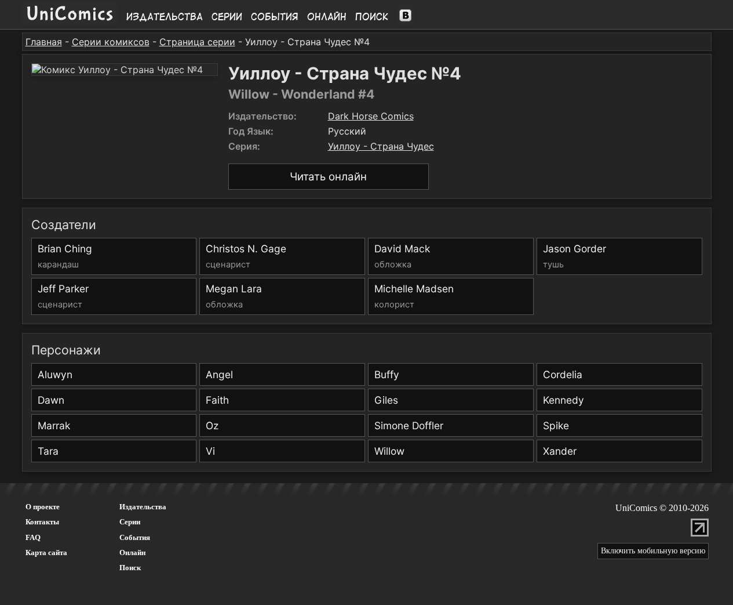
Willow (389, 451)
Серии (226, 17)
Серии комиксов (110, 42)
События (274, 17)
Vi (210, 451)
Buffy (386, 374)
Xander (560, 451)
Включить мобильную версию (653, 550)
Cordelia (562, 374)
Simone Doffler (408, 425)
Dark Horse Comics (371, 116)
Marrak (54, 425)
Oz (212, 425)
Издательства (164, 17)
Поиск (371, 17)
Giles (386, 400)
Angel (219, 374)
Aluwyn (55, 374)
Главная (43, 42)
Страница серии (197, 42)
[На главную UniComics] (70, 21)
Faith (217, 400)
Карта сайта (46, 552)
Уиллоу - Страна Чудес (381, 146)
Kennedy (563, 400)
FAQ (33, 537)
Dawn (51, 400)
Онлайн (327, 17)
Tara (48, 451)
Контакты (42, 521)
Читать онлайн (328, 176)
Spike (556, 425)
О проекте (42, 506)
